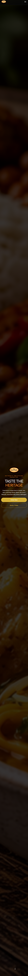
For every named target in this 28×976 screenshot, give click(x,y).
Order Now (14, 500)
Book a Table (14, 505)
